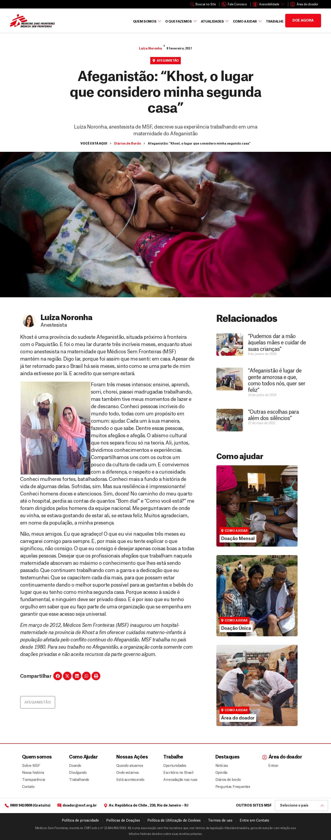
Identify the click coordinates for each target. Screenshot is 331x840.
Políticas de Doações (123, 820)
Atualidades (212, 21)
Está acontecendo (129, 780)
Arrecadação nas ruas (178, 780)
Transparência (33, 780)
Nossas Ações (132, 757)
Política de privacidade (80, 820)
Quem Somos (145, 21)
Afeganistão (168, 60)
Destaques (227, 757)
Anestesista (53, 325)
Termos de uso (220, 820)
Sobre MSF (31, 765)
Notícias (221, 765)
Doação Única (233, 600)
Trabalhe (274, 21)
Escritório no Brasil (178, 773)
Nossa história (33, 773)
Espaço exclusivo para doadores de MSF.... (250, 705)
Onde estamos (127, 773)
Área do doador (234, 699)
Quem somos (37, 757)
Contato (28, 787)
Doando (75, 765)
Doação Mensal (235, 510)
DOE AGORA (303, 20)
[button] (57, 676)
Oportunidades (174, 765)
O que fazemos (178, 21)
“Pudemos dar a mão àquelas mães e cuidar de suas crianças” (277, 343)
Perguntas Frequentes (230, 787)
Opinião (221, 773)
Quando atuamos (129, 765)
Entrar (273, 765)
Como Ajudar (245, 21)
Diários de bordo (228, 780)
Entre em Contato (254, 820)
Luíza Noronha (150, 48)
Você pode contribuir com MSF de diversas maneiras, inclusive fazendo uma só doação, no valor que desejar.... (254, 611)
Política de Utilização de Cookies (174, 820)
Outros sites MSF (254, 805)
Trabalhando (79, 780)
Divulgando (78, 773)
